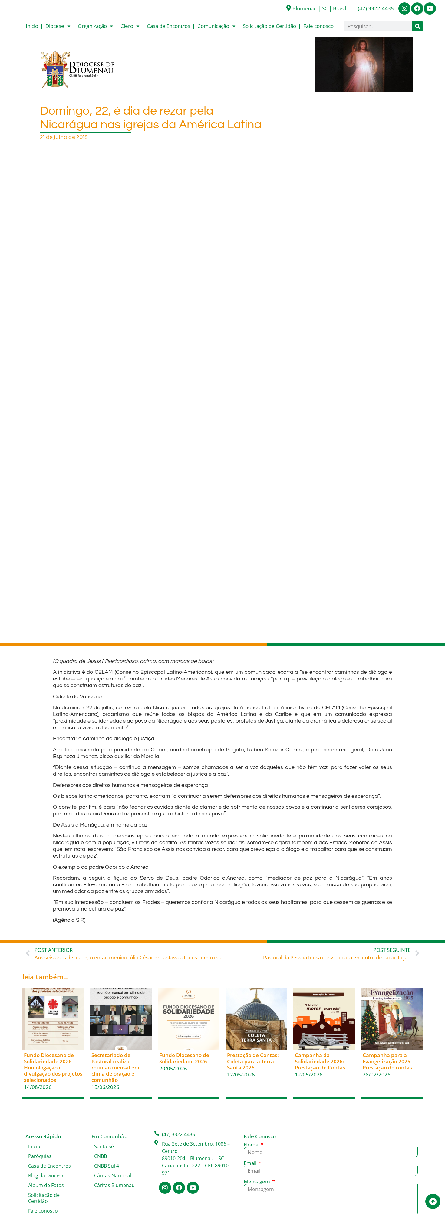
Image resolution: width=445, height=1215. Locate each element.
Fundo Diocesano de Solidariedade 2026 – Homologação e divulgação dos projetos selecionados (53, 1067)
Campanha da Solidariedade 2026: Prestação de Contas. (321, 1061)
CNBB (100, 1156)
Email (251, 1163)
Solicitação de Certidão (269, 25)
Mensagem (257, 1181)
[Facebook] (417, 8)
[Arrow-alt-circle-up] (432, 1201)
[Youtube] (430, 8)
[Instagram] (404, 8)
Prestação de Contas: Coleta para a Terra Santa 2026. (253, 1061)
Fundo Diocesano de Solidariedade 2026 (184, 1058)
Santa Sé (104, 1146)
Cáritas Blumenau (114, 1185)
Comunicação (213, 25)
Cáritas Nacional (112, 1175)
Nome (252, 1144)
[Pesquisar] (417, 26)
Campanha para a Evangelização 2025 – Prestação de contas (388, 1061)
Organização (92, 25)
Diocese (54, 25)
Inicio (32, 25)
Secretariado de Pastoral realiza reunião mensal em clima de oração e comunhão (115, 1067)
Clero (126, 25)
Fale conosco (318, 25)
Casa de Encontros (168, 25)
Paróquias (39, 1156)
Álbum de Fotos (46, 1185)
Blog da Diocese (46, 1175)
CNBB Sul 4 (106, 1166)
